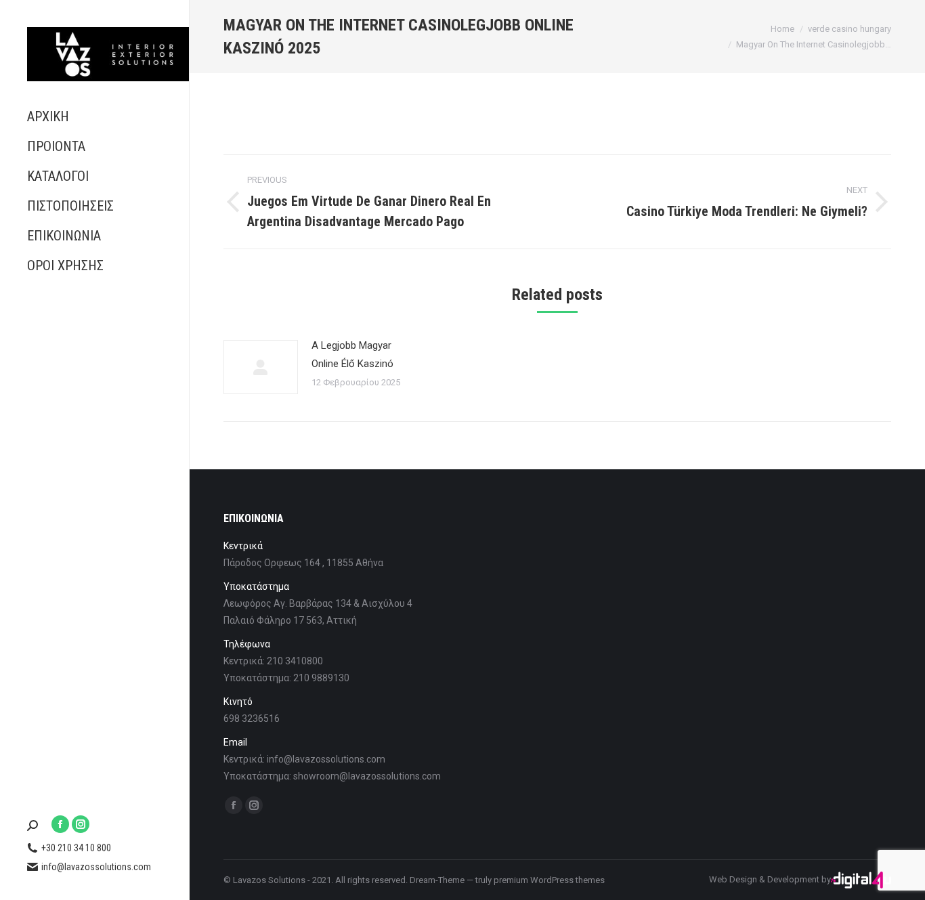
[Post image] (260, 367)
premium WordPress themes (549, 880)
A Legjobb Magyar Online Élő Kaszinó (352, 354)
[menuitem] (94, 116)
